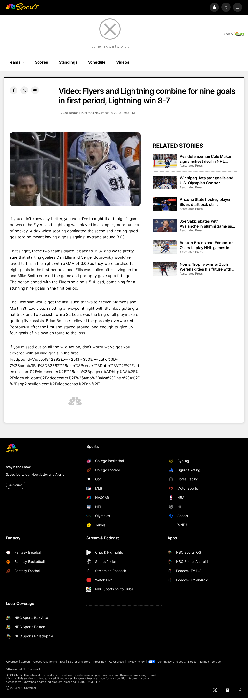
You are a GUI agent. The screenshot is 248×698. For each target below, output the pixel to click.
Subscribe (15, 485)
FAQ (62, 661)
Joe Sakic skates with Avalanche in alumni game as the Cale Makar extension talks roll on (208, 223)
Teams (14, 62)
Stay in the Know (18, 467)
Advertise (12, 661)
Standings (68, 62)
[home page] (22, 7)
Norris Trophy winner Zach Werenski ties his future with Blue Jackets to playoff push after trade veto (206, 267)
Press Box (99, 661)
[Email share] (35, 90)
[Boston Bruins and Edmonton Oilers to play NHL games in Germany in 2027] (165, 247)
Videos (122, 62)
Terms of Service (210, 661)
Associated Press (191, 165)
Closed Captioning (45, 661)
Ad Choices (116, 661)
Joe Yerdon (70, 113)
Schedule (97, 62)
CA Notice (190, 661)
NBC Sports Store (79, 661)
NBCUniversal (31, 669)
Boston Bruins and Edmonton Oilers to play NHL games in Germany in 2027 (207, 245)
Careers (26, 661)
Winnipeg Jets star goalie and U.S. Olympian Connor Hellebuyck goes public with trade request (206, 180)
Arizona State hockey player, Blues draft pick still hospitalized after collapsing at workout (208, 202)
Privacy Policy (136, 661)
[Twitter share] (24, 90)
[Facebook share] (13, 90)
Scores (41, 62)
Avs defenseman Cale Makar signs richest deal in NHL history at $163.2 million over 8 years (208, 159)
